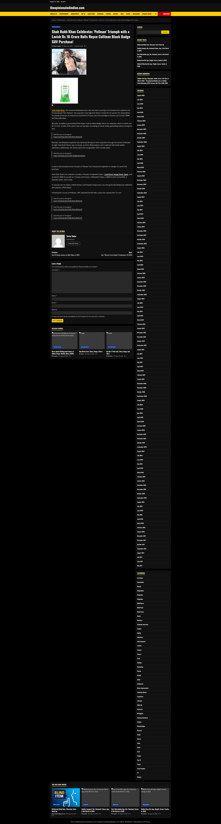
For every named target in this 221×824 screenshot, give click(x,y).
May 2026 (140, 108)
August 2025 (140, 146)
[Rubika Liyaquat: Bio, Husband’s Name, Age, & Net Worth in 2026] (96, 797)
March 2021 (140, 371)
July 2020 (140, 405)
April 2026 (140, 112)
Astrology (140, 578)
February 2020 (141, 426)
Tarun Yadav (57, 46)
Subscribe (166, 14)
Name (54, 296)
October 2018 (141, 494)
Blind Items (91, 14)
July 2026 (140, 100)
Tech (122, 14)
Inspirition (140, 697)
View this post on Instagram (62, 153)
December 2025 (141, 129)
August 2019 (140, 451)
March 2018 (140, 523)
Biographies (75, 14)
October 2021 (141, 341)
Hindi (138, 680)
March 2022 (140, 320)
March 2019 (140, 472)
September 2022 (142, 294)
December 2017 (141, 536)
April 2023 (140, 265)
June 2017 (140, 561)
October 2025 (141, 138)
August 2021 (140, 350)
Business (139, 620)
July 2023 (140, 252)
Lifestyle (139, 701)
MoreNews (137, 822)
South (139, 735)
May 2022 (140, 311)
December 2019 (141, 434)
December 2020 (141, 383)
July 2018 (139, 506)
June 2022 (140, 307)
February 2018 (141, 527)
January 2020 (141, 430)
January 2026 (141, 125)
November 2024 (141, 184)
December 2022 (141, 282)
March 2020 (140, 422)
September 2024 (142, 193)
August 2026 (141, 95)
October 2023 (141, 239)
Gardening (140, 667)
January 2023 (141, 278)
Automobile (140, 582)
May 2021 (139, 362)
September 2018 (141, 498)
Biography (140, 595)
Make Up (139, 705)
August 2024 (140, 197)
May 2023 (140, 261)
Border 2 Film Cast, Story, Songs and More (118, 352)
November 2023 (141, 235)
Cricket (115, 14)
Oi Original (140, 713)
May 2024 (140, 210)
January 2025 (141, 176)
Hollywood (140, 684)
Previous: (65, 253)
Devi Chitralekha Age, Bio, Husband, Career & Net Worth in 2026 (125, 810)
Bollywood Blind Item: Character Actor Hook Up (150, 45)
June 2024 (140, 205)
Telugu (139, 756)
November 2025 (141, 133)
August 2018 (140, 502)
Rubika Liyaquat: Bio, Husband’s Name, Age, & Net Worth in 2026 (95, 810)
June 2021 (140, 358)
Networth (100, 14)
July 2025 (140, 150)
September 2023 (142, 244)
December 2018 (141, 485)
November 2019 (141, 438)
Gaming (139, 663)
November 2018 (141, 489)
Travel (128, 14)
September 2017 (141, 549)
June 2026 (140, 104)
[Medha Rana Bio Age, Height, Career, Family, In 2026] (155, 797)
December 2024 (141, 180)
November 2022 (141, 286)
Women (139, 777)
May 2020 (140, 413)
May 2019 (140, 464)
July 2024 (140, 201)
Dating (139, 633)
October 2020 (141, 392)
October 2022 (141, 290)
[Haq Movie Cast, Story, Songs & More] (92, 340)
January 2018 (141, 532)
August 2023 (140, 248)
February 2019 (141, 477)
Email (54, 303)
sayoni (82, 354)
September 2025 (142, 142)
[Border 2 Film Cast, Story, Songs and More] (119, 340)
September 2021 (141, 345)
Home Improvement (142, 688)
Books (139, 616)
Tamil (138, 747)
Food (138, 658)
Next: (116, 253)
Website (54, 310)
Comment (55, 270)
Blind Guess (140, 603)
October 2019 (141, 443)
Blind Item (140, 608)
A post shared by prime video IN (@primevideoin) (69, 156)
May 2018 (139, 515)
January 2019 (141, 481)
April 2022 (140, 316)
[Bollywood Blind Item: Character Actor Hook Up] (66, 797)
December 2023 (141, 231)
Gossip (139, 671)
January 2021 (141, 379)
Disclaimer (136, 14)
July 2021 (139, 354)
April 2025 (140, 163)
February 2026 (141, 121)
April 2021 (140, 366)
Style (138, 743)
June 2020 (140, 409)
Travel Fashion (141, 769)
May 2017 (139, 566)
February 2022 (141, 324)
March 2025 (140, 167)
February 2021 (141, 375)
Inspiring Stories (142, 692)
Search (139, 27)
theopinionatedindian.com (67, 7)
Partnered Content (142, 718)
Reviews (139, 730)
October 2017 (141, 544)
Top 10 (83, 14)
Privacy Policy (147, 14)
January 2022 (141, 328)
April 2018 (140, 519)
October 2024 (141, 189)
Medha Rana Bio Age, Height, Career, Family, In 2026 (152, 60)
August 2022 (140, 299)
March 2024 (140, 218)
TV (138, 773)
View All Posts (73, 243)
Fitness (139, 654)
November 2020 (141, 388)
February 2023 (141, 273)
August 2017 (140, 553)
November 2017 (141, 540)
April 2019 (140, 468)
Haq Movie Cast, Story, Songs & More (90, 351)
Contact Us (53, 14)
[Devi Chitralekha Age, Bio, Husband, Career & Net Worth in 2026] (125, 797)
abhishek (110, 356)
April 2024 (140, 214)
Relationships (141, 726)
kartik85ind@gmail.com (59, 814)
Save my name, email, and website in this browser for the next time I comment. (79, 316)
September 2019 (142, 447)
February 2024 (141, 222)
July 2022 (140, 303)
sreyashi (55, 356)
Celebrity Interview (142, 624)
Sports (139, 739)
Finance (108, 14)
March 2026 (140, 117)
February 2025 (141, 172)
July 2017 (139, 557)
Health (139, 675)
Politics (139, 722)
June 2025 (140, 155)
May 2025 (140, 159)
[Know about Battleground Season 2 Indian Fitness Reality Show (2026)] (64, 340)
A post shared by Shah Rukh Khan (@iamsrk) (67, 137)
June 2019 (140, 460)
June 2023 (140, 256)
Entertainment (63, 14)
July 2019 (140, 455)
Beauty (139, 586)
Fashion (139, 646)
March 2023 (140, 269)
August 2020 (141, 400)
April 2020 (140, 417)
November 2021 (141, 337)
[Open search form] (155, 14)
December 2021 (141, 333)
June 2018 (140, 511)
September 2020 (142, 396)
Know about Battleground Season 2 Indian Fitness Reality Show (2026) (63, 352)
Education (140, 637)
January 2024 (141, 227)
